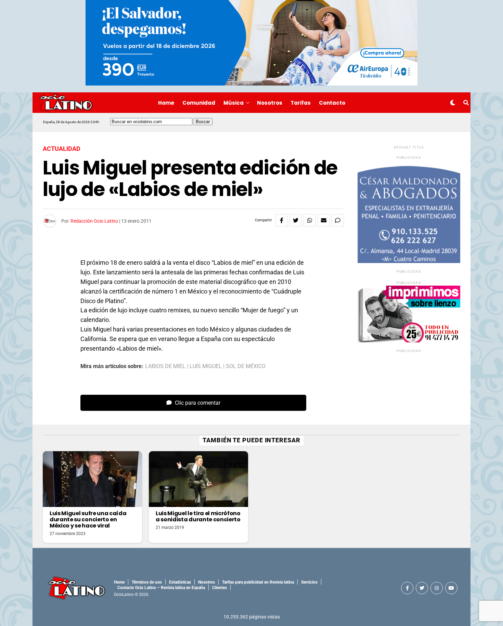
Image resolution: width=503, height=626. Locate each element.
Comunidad (198, 102)
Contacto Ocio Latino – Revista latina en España (161, 587)
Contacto (332, 102)
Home (166, 102)
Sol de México (246, 366)
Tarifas (301, 102)
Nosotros (269, 102)
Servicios (309, 582)
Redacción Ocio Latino (94, 221)
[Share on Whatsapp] (310, 220)
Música (233, 102)
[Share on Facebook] (281, 220)
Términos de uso (147, 582)
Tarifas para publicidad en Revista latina (258, 582)
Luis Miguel (206, 366)
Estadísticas (180, 582)
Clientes (219, 587)
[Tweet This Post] (295, 220)
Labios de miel (165, 366)
